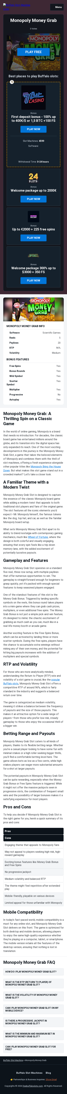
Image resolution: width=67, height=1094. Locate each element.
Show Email (51, 1079)
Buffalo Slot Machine (13, 1060)
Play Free (33, 52)
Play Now (33, 129)
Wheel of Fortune (38, 537)
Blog (48, 1072)
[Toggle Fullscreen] (55, 38)
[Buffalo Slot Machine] (16, 7)
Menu (58, 7)
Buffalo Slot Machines (29, 1072)
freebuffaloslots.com (33, 1086)
